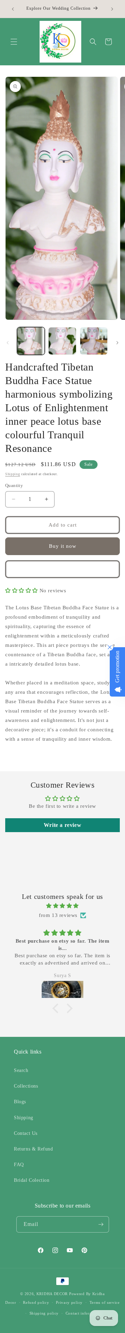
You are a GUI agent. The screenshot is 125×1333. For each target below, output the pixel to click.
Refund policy (36, 1302)
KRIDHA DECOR (52, 1294)
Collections (26, 1086)
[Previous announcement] (12, 9)
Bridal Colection (32, 1180)
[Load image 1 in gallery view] (31, 341)
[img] (62, 906)
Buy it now (62, 546)
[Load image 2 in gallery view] (62, 341)
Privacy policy (69, 1302)
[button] (14, 41)
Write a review (62, 825)
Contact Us (26, 1133)
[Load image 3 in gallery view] (94, 341)
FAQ (19, 1164)
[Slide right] (117, 342)
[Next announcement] (112, 9)
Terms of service (105, 1302)
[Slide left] (7, 342)
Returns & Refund (33, 1149)
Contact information (84, 1313)
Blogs (20, 1101)
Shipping (12, 474)
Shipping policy (44, 1313)
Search (21, 1070)
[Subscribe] (101, 1224)
